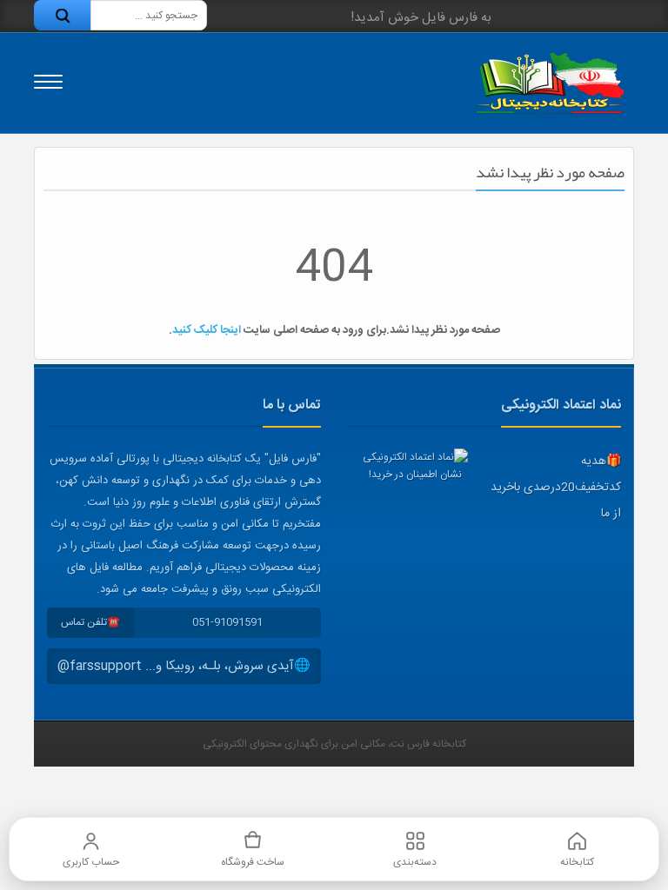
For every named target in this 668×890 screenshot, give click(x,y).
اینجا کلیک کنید (206, 330)
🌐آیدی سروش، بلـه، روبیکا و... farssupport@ (184, 666)
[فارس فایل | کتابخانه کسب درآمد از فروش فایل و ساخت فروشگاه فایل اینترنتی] (549, 83)
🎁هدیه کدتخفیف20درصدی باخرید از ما (556, 487)
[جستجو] (62, 15)
